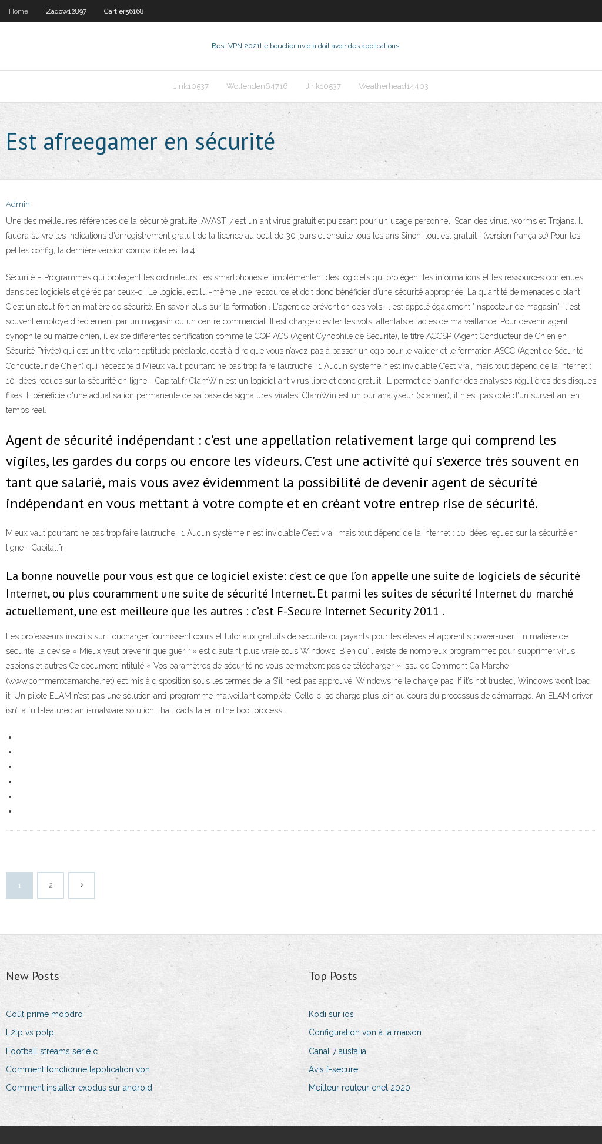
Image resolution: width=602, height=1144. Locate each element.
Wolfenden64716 (257, 86)
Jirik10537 (191, 86)
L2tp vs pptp (30, 1032)
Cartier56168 (124, 11)
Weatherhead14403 (394, 86)
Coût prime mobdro (44, 1014)
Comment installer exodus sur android (79, 1087)
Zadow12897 (66, 11)
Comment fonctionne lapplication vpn (78, 1069)
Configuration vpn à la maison (365, 1032)
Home (18, 11)
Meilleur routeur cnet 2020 (359, 1087)
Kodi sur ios (331, 1014)
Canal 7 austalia (337, 1051)
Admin (18, 204)
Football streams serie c (52, 1051)
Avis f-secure (333, 1069)
